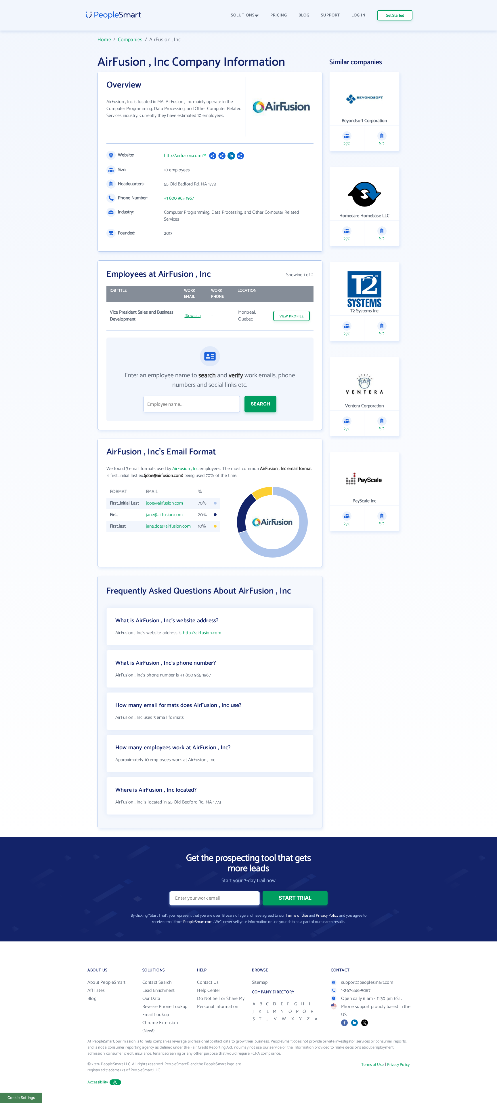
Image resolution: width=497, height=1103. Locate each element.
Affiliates (96, 990)
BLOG (304, 15)
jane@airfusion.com (164, 515)
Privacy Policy (327, 915)
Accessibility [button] (97, 1082)
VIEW (292, 316)
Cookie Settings (21, 1098)
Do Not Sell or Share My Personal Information (220, 1003)
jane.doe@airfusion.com (168, 526)
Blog (91, 998)
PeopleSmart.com (197, 922)
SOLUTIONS (243, 15)
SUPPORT (330, 15)
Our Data (151, 998)
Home (104, 39)
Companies (130, 39)
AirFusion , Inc (185, 469)
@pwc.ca (193, 316)
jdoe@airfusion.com (164, 503)
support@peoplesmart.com (367, 982)
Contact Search (157, 982)
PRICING (278, 15)
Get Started (395, 15)
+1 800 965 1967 (179, 198)
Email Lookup (155, 1015)
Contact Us (208, 982)
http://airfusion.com (182, 155)
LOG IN (358, 15)
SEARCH (260, 404)
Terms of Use (297, 915)
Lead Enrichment (158, 990)
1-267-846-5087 (355, 990)
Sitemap (259, 982)
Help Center (208, 990)
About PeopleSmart (106, 982)
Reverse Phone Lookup (165, 1007)
